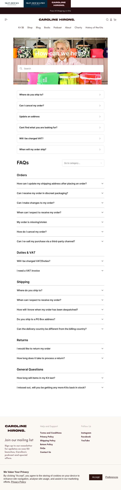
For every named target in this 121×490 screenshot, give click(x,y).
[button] (107, 19)
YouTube (85, 441)
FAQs (42, 448)
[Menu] (6, 20)
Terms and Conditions (51, 433)
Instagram (86, 433)
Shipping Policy (47, 441)
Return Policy (46, 444)
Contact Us (45, 452)
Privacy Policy (47, 437)
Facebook (86, 437)
